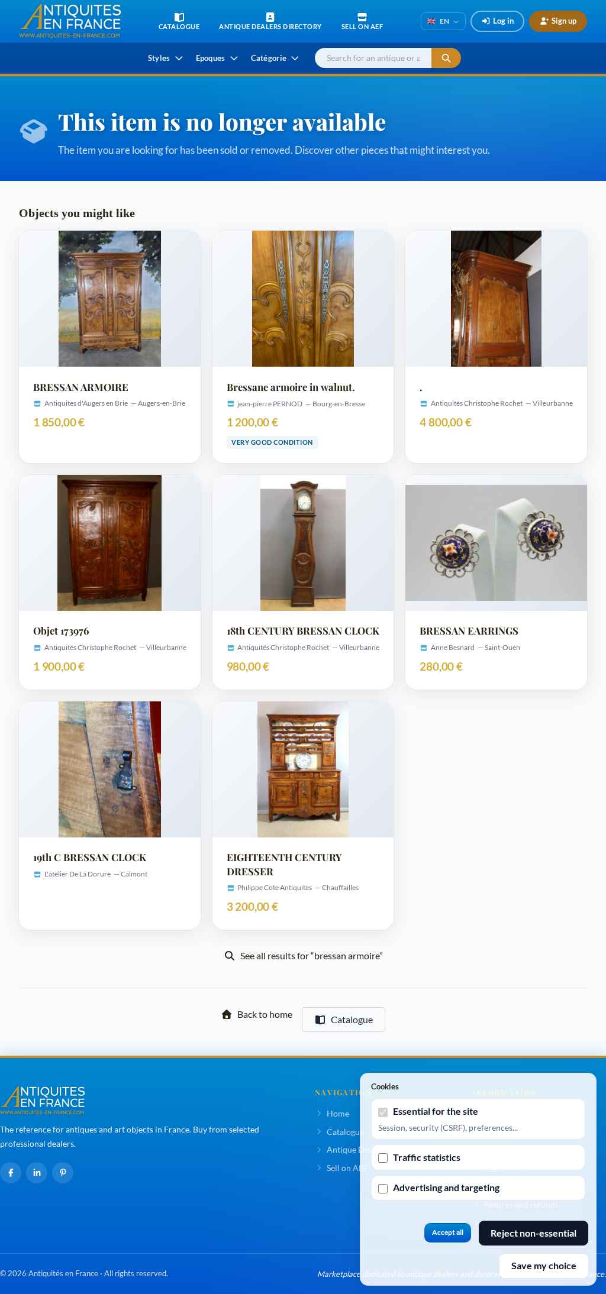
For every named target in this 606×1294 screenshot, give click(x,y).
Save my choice (543, 1265)
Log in (503, 20)
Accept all (447, 1232)
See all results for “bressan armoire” (311, 955)
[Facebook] (10, 1172)
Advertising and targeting (446, 1187)
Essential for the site (435, 1111)
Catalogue (352, 1019)
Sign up (564, 20)
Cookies (385, 1086)
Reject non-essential (533, 1232)
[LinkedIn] (36, 1172)
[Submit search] (446, 58)
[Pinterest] (62, 1172)
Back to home (264, 1014)
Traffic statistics (426, 1157)
